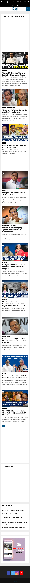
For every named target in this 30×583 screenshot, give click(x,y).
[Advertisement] (15, 35)
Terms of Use (13, 2)
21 (13, 426)
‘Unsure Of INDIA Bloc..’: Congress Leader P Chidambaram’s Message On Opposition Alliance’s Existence (14, 75)
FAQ (28, 1)
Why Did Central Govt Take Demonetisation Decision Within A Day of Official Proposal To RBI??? (14, 304)
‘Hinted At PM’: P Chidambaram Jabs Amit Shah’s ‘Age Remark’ (14, 111)
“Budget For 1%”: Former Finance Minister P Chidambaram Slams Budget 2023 (13, 267)
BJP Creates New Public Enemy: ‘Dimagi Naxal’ (14, 527)
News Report (5, 70)
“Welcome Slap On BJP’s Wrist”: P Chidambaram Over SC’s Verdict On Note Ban (14, 341)
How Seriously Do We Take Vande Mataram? (13, 510)
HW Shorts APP (5, 225)
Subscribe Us (19, 2)
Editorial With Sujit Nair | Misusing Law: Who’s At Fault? (14, 146)
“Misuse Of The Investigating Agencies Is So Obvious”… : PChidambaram (12, 230)
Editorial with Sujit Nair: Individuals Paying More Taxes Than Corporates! (14, 377)
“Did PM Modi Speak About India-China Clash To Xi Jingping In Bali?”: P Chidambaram (14, 413)
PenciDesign (15, 581)
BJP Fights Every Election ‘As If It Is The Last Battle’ (14, 194)
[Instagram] (17, 573)
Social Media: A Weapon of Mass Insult (11, 513)
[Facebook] (8, 573)
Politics (13, 107)
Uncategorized (5, 190)
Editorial (4, 142)
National (4, 107)
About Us (2, 2)
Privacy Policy (7, 2)
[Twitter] (13, 573)
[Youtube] (21, 573)
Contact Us (24, 2)
